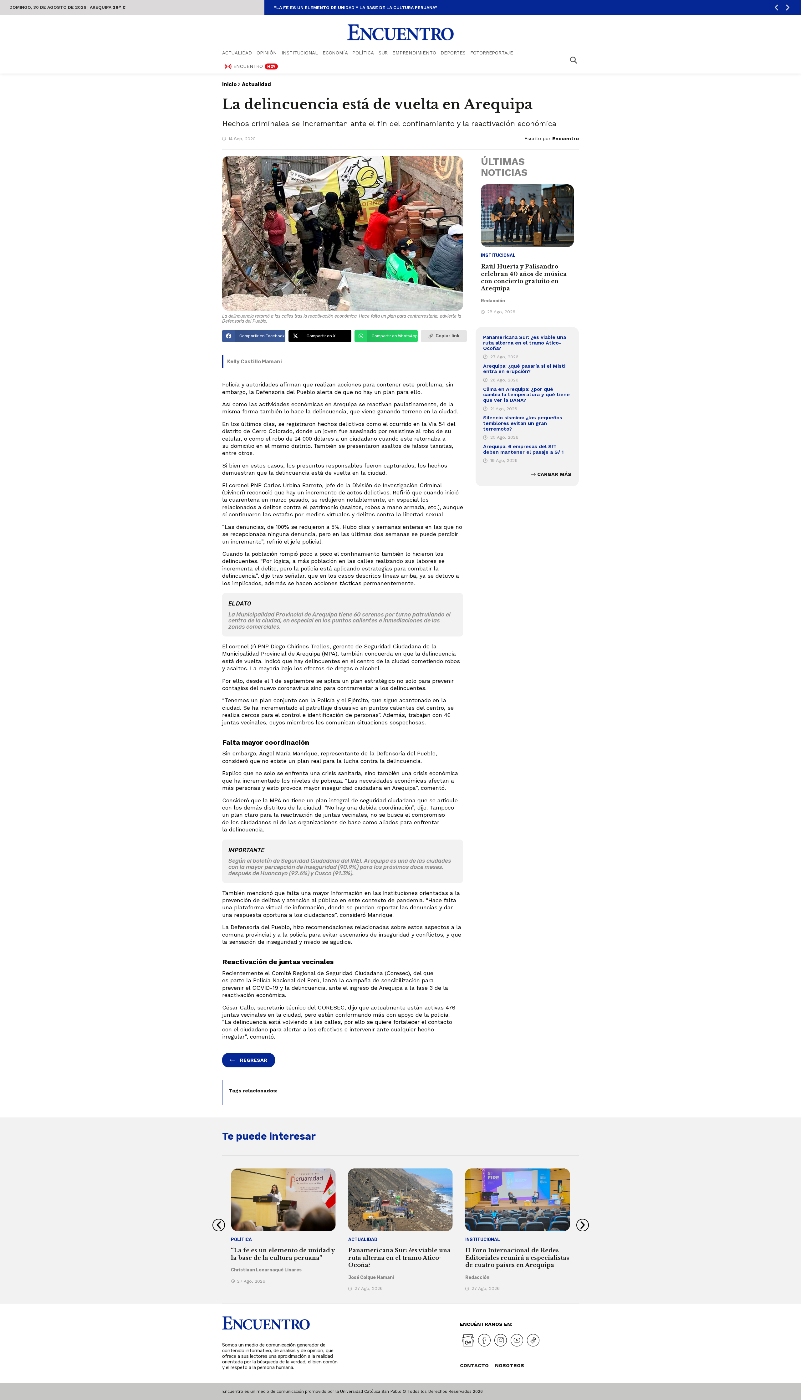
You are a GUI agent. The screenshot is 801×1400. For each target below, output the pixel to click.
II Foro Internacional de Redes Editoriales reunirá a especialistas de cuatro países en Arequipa (517, 1258)
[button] (776, 8)
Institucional (300, 53)
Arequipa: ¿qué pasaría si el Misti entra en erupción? (524, 369)
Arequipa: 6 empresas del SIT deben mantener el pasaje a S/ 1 (523, 449)
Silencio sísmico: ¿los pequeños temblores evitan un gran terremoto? (522, 423)
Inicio (229, 84)
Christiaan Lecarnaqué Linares (266, 1270)
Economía (335, 53)
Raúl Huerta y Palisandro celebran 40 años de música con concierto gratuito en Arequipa (524, 277)
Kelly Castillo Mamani (254, 362)
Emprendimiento (414, 53)
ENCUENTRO (254, 66)
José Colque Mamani (371, 1277)
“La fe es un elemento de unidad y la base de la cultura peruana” (355, 7)
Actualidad (237, 53)
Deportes (453, 53)
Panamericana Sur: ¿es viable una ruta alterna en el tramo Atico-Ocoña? (524, 342)
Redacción (493, 301)
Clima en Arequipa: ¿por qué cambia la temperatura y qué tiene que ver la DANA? (526, 394)
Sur (383, 53)
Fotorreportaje (491, 53)
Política (363, 53)
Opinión (267, 53)
